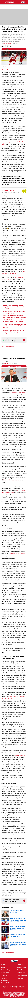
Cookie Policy (5, 975)
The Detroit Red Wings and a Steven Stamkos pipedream (14, 312)
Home (2, 346)
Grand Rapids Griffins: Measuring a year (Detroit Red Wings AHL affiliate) (14, 316)
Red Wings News (10, 346)
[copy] (11, 46)
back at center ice (20, 755)
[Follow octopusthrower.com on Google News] (24, 340)
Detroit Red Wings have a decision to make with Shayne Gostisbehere (14, 320)
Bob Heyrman (7, 43)
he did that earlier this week (17, 553)
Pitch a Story (20, 970)
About (3, 964)
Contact (3, 967)
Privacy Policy (5, 972)
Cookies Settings (6, 983)
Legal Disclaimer (22, 975)
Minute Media (8, 986)
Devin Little (6, 363)
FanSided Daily (5, 970)
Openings (20, 964)
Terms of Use (21, 972)
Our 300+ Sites (21, 967)
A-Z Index (20, 978)
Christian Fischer (6, 70)
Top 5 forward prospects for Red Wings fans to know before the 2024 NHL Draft (14, 306)
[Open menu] (2, 2)
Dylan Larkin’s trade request (11, 480)
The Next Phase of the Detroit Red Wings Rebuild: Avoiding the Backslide (13, 332)
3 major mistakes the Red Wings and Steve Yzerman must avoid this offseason (14, 325)
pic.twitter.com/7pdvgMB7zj (17, 228)
